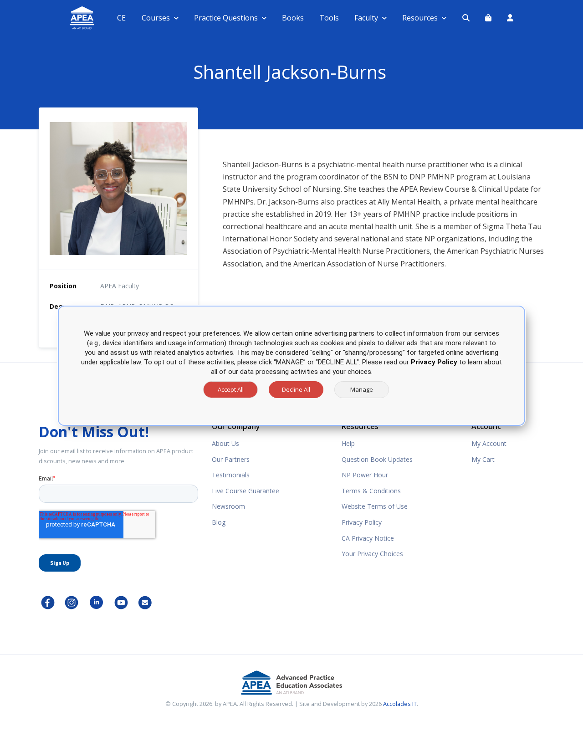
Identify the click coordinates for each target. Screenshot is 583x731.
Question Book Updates (377, 459)
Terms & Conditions (371, 490)
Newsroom (228, 506)
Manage (361, 389)
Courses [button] (156, 18)
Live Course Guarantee (245, 490)
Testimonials (231, 474)
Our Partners (231, 459)
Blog (218, 522)
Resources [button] (420, 18)
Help (348, 443)
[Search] (466, 17)
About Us (225, 443)
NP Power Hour (365, 474)
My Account (488, 443)
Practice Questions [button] (226, 18)
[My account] (510, 17)
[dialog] (291, 365)
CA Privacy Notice (368, 538)
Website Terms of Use (375, 506)
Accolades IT (400, 704)
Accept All (231, 389)
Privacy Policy (362, 522)
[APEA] (71, 18)
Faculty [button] (366, 18)
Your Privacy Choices (372, 553)
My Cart (483, 459)
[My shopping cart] (488, 17)
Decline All (296, 389)
